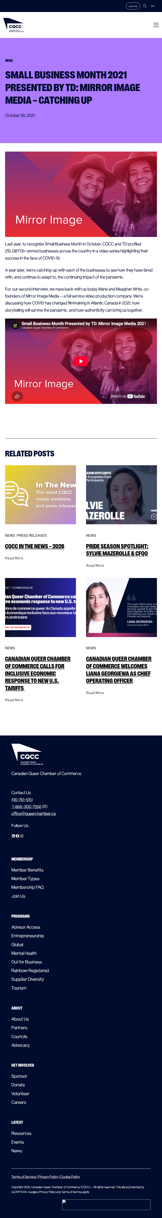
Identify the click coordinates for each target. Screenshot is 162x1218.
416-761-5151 (22, 799)
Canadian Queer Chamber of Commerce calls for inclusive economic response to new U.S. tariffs (37, 673)
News (10, 535)
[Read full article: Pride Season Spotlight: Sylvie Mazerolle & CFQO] (121, 528)
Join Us (133, 6)
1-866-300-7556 (26, 806)
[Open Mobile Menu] (156, 25)
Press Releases (32, 535)
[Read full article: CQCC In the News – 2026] (40, 528)
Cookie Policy (70, 1177)
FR (152, 6)
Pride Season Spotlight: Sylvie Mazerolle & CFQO (117, 550)
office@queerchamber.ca (33, 813)
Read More (14, 558)
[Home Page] (13, 25)
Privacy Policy (48, 1177)
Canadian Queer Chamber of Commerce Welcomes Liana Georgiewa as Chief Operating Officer (118, 669)
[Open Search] (145, 6)
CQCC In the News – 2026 (34, 546)
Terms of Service (23, 1177)
